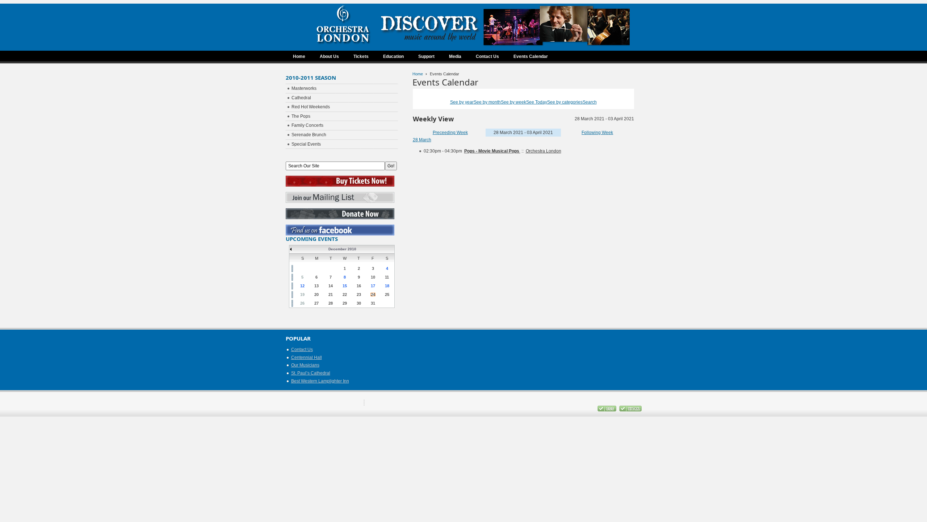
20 (316, 294)
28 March (422, 139)
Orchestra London (543, 151)
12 (302, 286)
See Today (536, 102)
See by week (513, 102)
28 (330, 303)
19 (302, 294)
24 (373, 294)
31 (373, 303)
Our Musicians (305, 365)
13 (316, 286)
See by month (487, 102)
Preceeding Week (450, 132)
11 (387, 277)
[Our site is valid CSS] (607, 410)
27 (316, 303)
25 (387, 294)
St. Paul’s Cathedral (310, 373)
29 (345, 303)
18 (387, 286)
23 (359, 294)
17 (373, 286)
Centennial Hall (306, 357)
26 (302, 303)
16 (359, 286)
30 (359, 303)
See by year (462, 102)
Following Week (597, 132)
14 (330, 286)
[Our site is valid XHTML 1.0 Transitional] (630, 410)
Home (417, 74)
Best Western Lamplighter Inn (320, 381)
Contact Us (302, 349)
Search (590, 102)
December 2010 (342, 249)
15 (345, 286)
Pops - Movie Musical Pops (492, 151)
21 (330, 294)
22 (345, 294)
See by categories (565, 102)
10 (373, 277)
